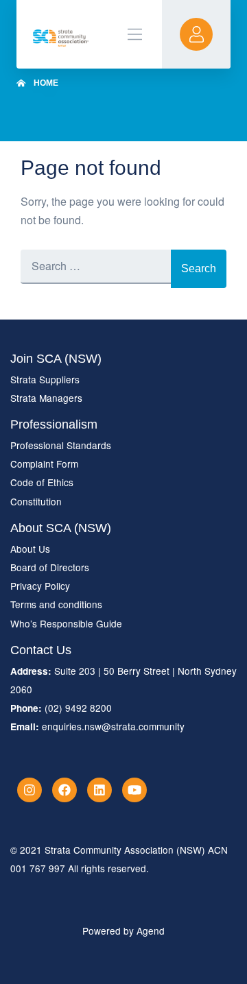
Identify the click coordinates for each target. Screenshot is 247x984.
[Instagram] (29, 790)
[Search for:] (96, 268)
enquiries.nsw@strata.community (113, 726)
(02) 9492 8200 (78, 708)
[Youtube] (134, 790)
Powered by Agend (123, 930)
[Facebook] (64, 790)
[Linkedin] (99, 790)
